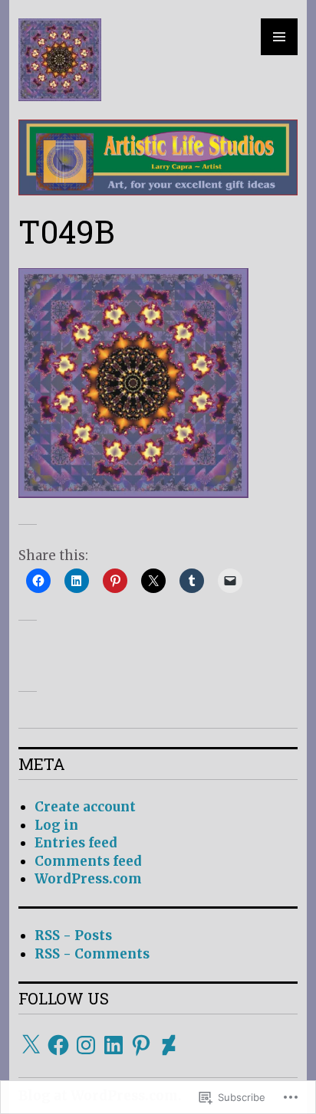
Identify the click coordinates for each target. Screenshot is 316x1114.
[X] (30, 1045)
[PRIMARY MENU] (279, 36)
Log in (56, 825)
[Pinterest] (141, 1045)
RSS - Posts (73, 935)
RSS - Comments (92, 953)
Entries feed (76, 842)
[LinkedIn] (113, 1045)
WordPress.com (88, 878)
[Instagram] (86, 1045)
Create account (85, 806)
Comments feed (88, 861)
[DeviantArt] (168, 1045)
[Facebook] (58, 1045)
